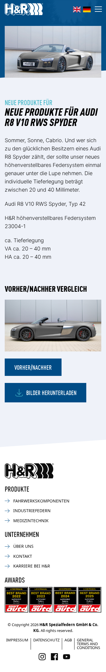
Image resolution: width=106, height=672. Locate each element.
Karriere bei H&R (31, 566)
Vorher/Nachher (33, 367)
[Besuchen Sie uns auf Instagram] (42, 656)
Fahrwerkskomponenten (41, 501)
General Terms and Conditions (88, 643)
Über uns (23, 546)
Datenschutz (46, 640)
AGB (68, 640)
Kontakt (22, 556)
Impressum (17, 640)
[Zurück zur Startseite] (29, 471)
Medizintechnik (31, 520)
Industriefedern (32, 510)
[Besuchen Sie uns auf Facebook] (54, 656)
